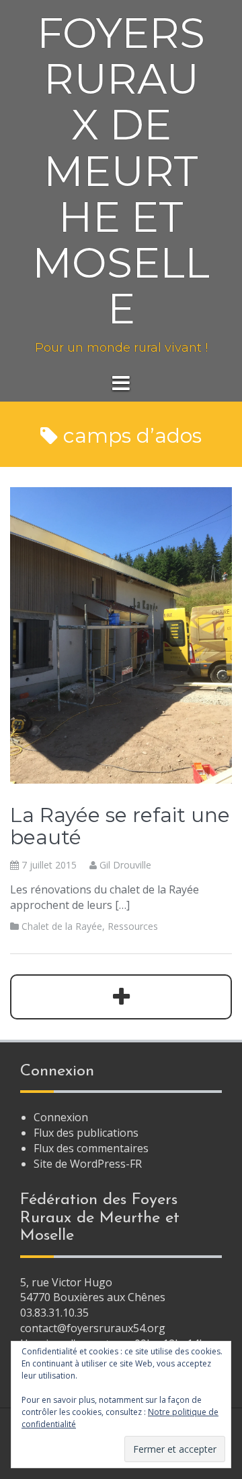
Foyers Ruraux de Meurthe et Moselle (121, 170)
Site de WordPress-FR (88, 1163)
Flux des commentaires (91, 1148)
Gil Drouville (125, 864)
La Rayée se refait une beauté (120, 826)
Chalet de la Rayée (62, 926)
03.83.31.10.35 (54, 1312)
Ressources (133, 926)
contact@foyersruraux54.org (92, 1328)
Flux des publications (86, 1132)
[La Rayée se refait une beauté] (121, 634)
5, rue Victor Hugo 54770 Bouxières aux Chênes (92, 1290)
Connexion (61, 1117)
